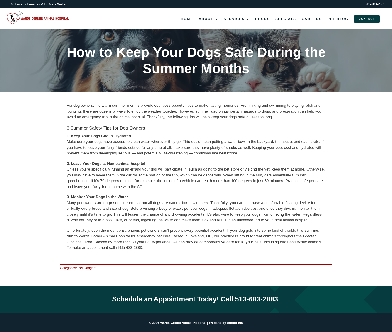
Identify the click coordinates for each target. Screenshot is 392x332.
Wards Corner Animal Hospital (182, 323)
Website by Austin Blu (226, 323)
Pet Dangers (87, 268)
